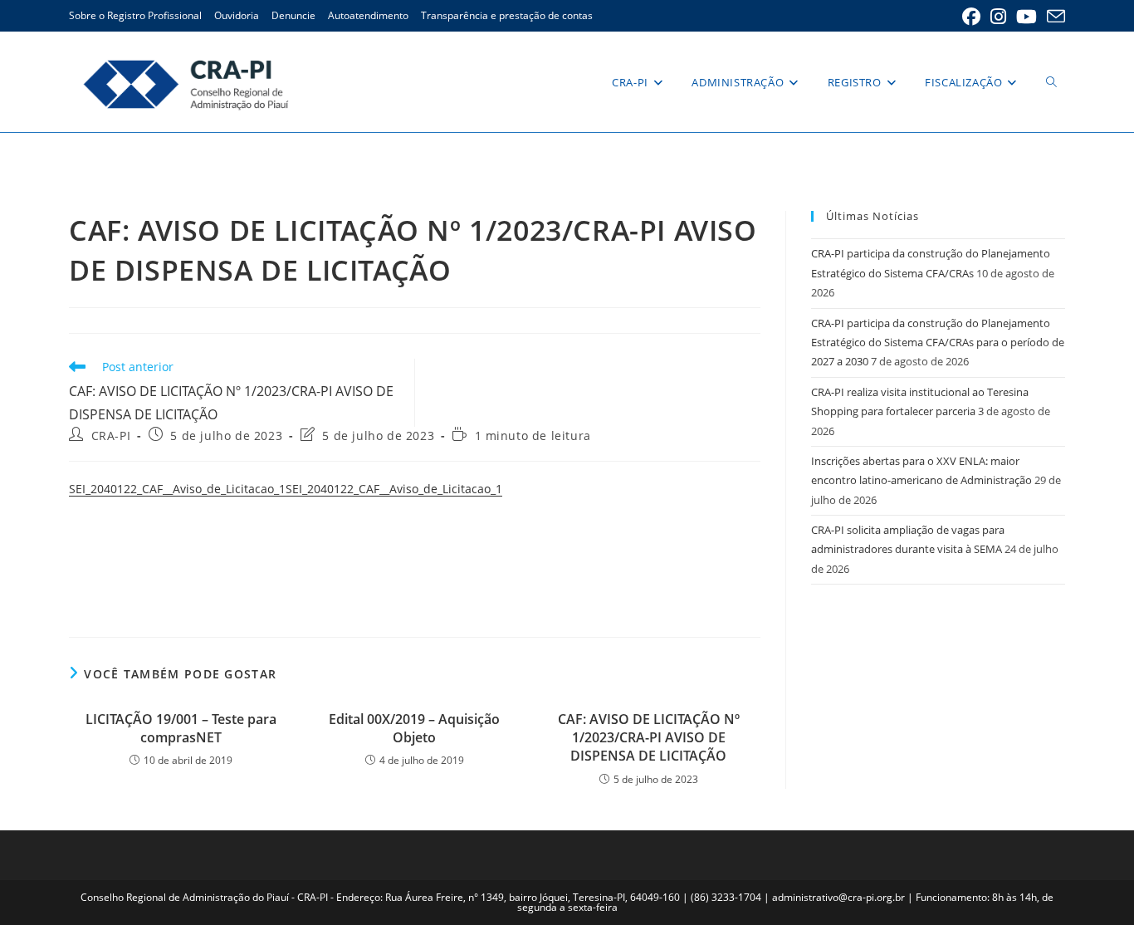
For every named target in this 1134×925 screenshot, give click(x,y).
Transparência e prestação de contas (507, 15)
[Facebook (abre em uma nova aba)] (971, 16)
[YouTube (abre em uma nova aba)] (1026, 16)
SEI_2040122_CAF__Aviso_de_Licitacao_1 (177, 489)
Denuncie (293, 15)
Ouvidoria (236, 15)
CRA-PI (111, 435)
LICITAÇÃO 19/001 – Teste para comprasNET (181, 728)
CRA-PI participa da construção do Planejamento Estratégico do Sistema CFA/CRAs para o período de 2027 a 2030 (937, 343)
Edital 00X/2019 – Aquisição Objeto (414, 728)
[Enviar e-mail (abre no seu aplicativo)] (1053, 16)
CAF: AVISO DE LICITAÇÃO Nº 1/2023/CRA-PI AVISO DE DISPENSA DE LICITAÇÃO (649, 738)
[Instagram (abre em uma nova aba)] (998, 16)
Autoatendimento (368, 15)
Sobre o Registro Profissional (135, 15)
